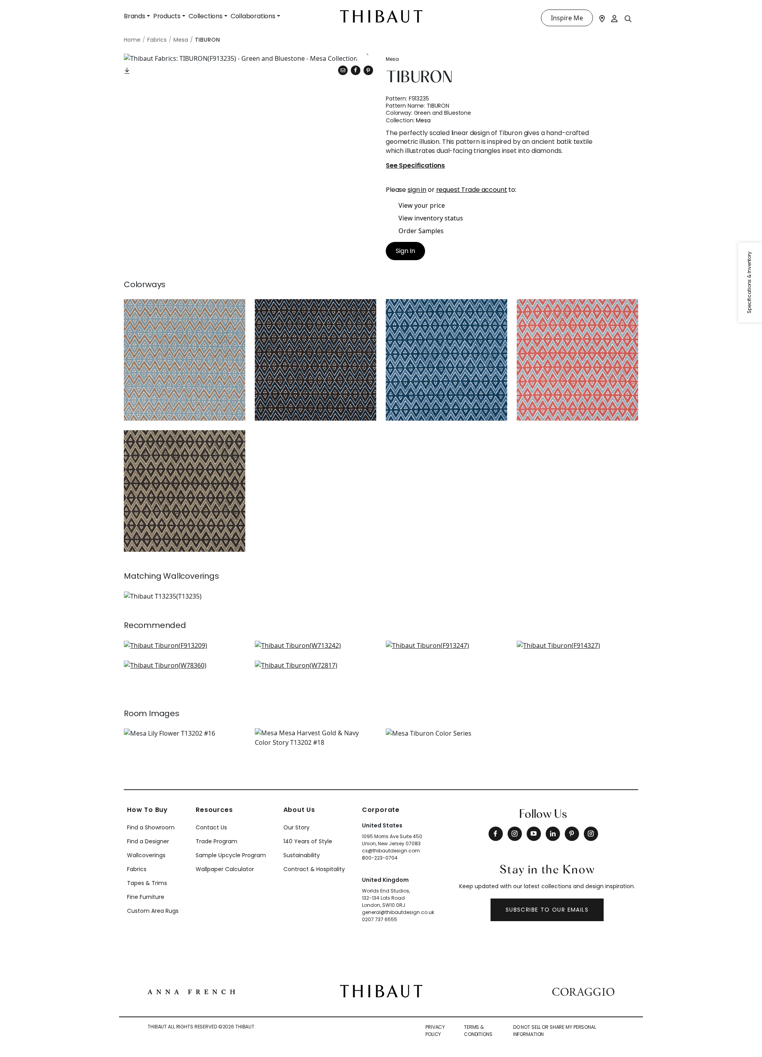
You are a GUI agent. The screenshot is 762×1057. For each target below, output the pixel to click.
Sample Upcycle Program (231, 855)
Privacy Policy (435, 1031)
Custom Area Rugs (153, 911)
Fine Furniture (145, 897)
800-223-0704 (380, 857)
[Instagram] (515, 834)
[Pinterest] (368, 70)
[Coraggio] (583, 991)
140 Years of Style (307, 841)
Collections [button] (206, 16)
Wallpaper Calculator (225, 869)
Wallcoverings (146, 855)
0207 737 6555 (379, 919)
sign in (417, 189)
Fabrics (136, 869)
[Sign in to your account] (614, 18)
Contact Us (211, 827)
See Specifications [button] (415, 166)
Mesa (392, 59)
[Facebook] (496, 834)
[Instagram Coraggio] (591, 834)
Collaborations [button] (253, 16)
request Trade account (471, 189)
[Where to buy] (602, 18)
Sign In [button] (405, 250)
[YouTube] (534, 834)
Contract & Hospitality (314, 869)
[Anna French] (191, 991)
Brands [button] (134, 16)
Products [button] (167, 16)
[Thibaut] (381, 990)
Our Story (296, 827)
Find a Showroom (151, 827)
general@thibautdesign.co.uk (398, 912)
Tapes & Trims (147, 883)
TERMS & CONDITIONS (478, 1031)
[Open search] (628, 18)
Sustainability (301, 855)
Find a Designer (148, 841)
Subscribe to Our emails (547, 910)
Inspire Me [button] (567, 18)
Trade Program (216, 841)
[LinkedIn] (553, 834)
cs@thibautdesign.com (391, 850)
